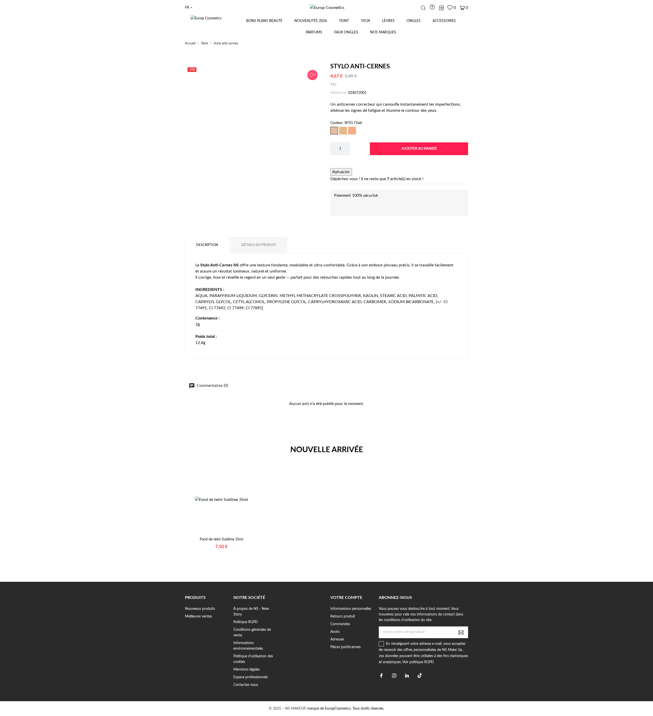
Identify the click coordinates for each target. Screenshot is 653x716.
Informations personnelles (350, 609)
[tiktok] (420, 675)
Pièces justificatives (345, 647)
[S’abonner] (461, 632)
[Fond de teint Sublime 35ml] (215, 535)
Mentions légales (246, 669)
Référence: (338, 93)
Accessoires (444, 21)
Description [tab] (207, 245)
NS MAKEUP (295, 708)
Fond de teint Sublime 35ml (221, 539)
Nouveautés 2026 (310, 21)
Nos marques (383, 32)
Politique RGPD (245, 622)
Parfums (314, 32)
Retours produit (342, 616)
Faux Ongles (346, 32)
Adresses (337, 639)
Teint (344, 21)
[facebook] (381, 675)
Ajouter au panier (419, 149)
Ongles (414, 21)
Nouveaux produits (200, 609)
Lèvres (388, 21)
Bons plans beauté (264, 21)
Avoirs (335, 632)
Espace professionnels (250, 677)
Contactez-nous (245, 685)
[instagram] (394, 675)
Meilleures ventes (198, 616)
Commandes (340, 624)
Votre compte (346, 598)
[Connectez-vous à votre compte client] (441, 8)
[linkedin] (407, 675)
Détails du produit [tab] (259, 245)
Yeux (365, 21)
